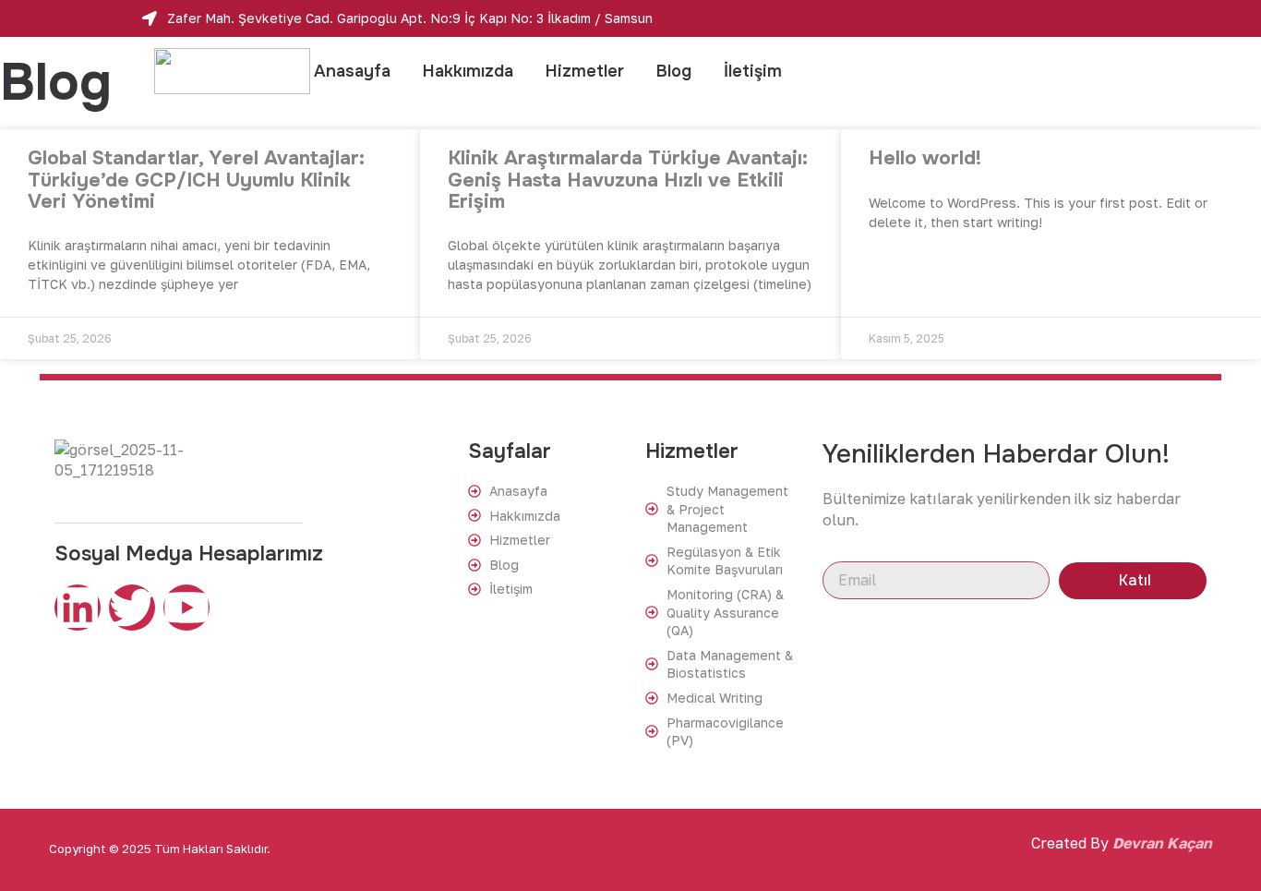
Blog (673, 71)
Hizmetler (585, 71)
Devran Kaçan (1162, 843)
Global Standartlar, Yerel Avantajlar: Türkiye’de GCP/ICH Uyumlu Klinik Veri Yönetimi (196, 179)
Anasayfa (352, 71)
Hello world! (925, 158)
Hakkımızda (468, 71)
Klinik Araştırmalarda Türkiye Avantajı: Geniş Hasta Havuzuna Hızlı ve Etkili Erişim (628, 179)
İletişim (753, 71)
